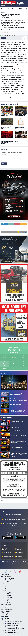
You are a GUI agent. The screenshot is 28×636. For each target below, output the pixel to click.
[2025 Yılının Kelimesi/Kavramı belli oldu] (21, 121)
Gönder (4, 163)
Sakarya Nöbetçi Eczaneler (6, 544)
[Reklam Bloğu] (14, 195)
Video (6, 606)
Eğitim (9, 595)
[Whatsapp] (18, 533)
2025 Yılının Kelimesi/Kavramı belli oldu (20, 127)
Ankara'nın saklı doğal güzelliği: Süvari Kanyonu (6, 127)
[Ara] (2, 6)
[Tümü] (26, 500)
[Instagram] (13, 533)
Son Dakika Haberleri (8, 556)
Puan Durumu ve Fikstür (6, 553)
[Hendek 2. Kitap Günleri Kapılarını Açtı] (7, 109)
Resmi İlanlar (6, 9)
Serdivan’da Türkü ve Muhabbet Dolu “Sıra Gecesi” (20, 140)
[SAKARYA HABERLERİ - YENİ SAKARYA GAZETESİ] (13, 2)
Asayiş (9, 592)
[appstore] (8, 538)
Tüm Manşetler (19, 552)
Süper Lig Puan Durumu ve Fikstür (16, 628)
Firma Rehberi (8, 609)
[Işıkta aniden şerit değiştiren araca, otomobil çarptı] (5, 393)
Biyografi (7, 613)
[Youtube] (15, 533)
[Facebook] (8, 533)
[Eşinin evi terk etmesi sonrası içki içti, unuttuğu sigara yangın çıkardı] (5, 411)
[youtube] (20, 571)
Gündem (9, 593)
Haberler (3, 12)
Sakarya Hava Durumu (21, 543)
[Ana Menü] (4, 6)
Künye (22, 9)
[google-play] (20, 538)
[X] (10, 533)
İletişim (7, 618)
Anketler (7, 614)
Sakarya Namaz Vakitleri (6, 549)
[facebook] (6, 571)
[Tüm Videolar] (26, 373)
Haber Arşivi (19, 556)
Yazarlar (15, 9)
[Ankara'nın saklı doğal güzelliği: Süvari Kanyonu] (7, 121)
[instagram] (15, 571)
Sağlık (9, 602)
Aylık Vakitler (4, 368)
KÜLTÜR (8, 12)
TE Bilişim (17, 567)
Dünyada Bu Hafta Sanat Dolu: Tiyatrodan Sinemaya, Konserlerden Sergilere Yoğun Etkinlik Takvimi (7, 141)
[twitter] (10, 571)
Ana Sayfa (7, 574)
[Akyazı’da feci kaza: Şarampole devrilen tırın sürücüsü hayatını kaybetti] (5, 399)
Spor (8, 600)
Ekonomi (9, 597)
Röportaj (7, 611)
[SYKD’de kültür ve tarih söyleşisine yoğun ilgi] (21, 109)
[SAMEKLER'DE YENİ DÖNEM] (14, 36)
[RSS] (20, 533)
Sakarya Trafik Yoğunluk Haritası (18, 549)
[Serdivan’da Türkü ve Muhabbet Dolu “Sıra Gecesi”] (21, 134)
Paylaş (4, 38)
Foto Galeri (8, 604)
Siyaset (9, 599)
